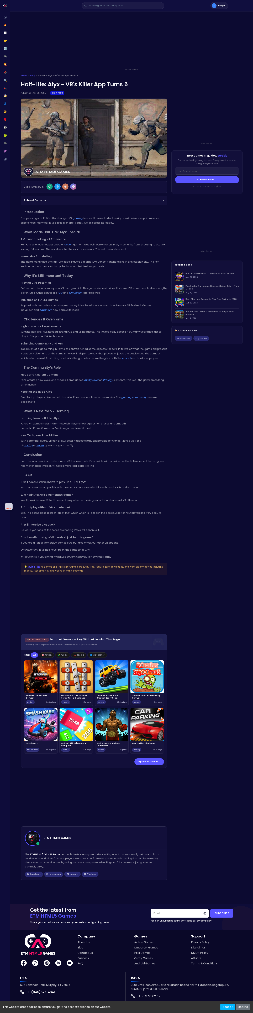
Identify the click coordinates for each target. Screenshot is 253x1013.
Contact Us (85, 953)
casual (126, 358)
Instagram (55, 874)
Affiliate (196, 958)
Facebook (35, 874)
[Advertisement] (131, 44)
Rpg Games (201, 338)
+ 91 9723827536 (151, 996)
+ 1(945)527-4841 (41, 992)
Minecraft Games (146, 947)
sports (40, 445)
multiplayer (91, 380)
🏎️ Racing (78, 655)
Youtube (91, 874)
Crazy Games (143, 958)
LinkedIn (74, 874)
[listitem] (207, 276)
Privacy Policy (200, 942)
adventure (45, 310)
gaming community (133, 397)
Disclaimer (198, 947)
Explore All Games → (149, 761)
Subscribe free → (207, 179)
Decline (243, 1007)
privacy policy (204, 920)
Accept (228, 1007)
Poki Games (142, 953)
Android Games (144, 963)
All (34, 655)
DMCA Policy (199, 953)
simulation (75, 293)
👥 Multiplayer (97, 655)
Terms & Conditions (204, 963)
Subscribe (222, 913)
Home (24, 75)
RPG (60, 293)
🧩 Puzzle (62, 655)
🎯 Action (47, 655)
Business (83, 958)
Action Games (144, 942)
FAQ (80, 963)
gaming (78, 218)
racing (28, 445)
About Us (83, 942)
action (68, 244)
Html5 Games (183, 338)
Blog (32, 75)
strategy (107, 380)
